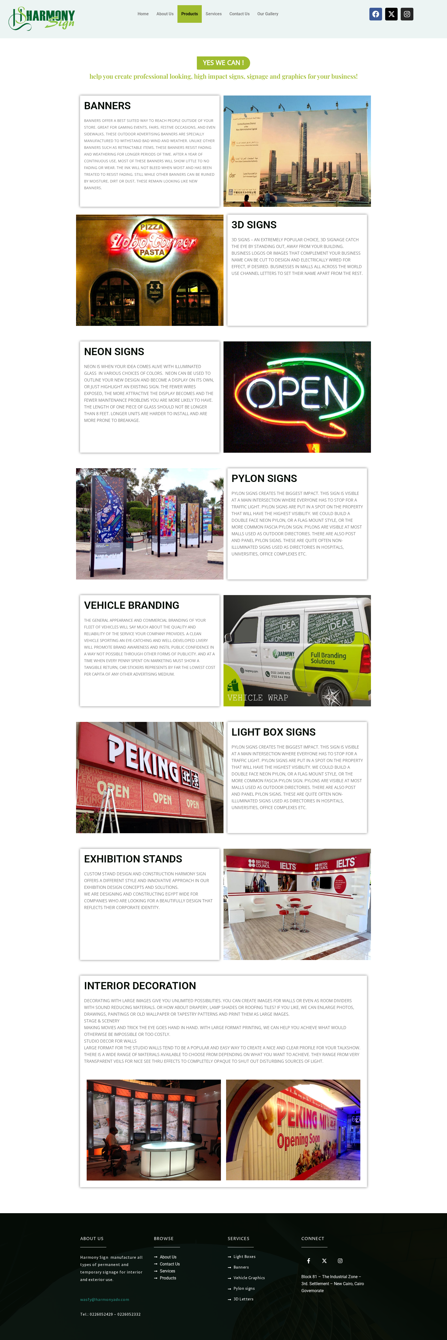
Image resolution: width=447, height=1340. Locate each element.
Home (143, 13)
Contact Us (239, 13)
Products (189, 13)
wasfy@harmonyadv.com (104, 1299)
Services (214, 13)
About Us (165, 13)
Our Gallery (267, 13)
